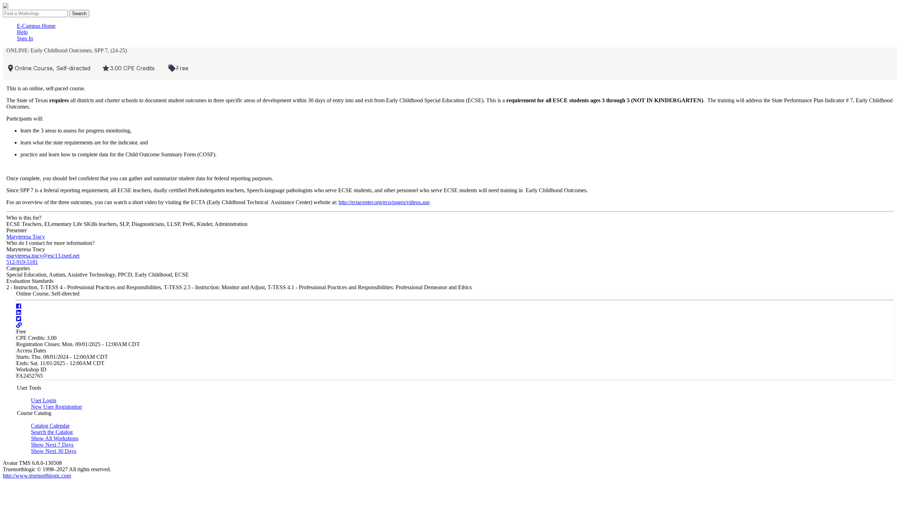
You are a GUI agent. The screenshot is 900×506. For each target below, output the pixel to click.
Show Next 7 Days (52, 445)
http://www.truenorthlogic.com (37, 476)
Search (79, 13)
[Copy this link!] (19, 325)
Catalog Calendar (50, 426)
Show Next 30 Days (53, 451)
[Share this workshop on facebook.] (18, 306)
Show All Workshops (54, 438)
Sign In (25, 38)
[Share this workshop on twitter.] (18, 319)
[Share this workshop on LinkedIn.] (18, 313)
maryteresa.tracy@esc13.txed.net (42, 256)
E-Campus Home (36, 26)
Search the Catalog (52, 432)
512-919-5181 (22, 262)
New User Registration (56, 407)
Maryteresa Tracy (25, 237)
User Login (43, 400)
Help (22, 32)
